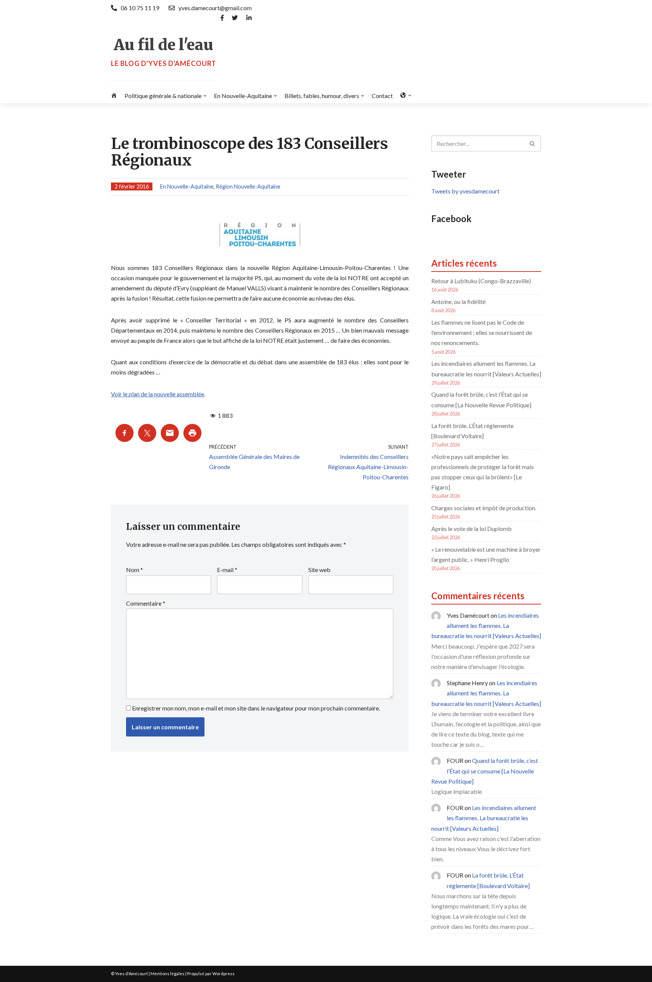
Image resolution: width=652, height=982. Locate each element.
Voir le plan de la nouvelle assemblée (157, 393)
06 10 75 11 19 (140, 7)
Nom (134, 569)
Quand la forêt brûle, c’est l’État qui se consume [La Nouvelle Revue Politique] (484, 770)
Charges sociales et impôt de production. (483, 507)
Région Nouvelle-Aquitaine (248, 186)
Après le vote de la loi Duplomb (471, 528)
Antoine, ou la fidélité (458, 301)
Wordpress (223, 973)
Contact (382, 95)
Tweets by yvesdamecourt (465, 191)
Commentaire (145, 603)
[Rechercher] (532, 143)
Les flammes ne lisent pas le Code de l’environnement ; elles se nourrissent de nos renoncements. (481, 332)
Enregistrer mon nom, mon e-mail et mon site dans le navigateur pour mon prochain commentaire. (256, 708)
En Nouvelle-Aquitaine (187, 186)
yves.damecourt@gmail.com (215, 7)
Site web (319, 569)
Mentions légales (168, 973)
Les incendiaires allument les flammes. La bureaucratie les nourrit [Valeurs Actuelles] (486, 625)
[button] (204, 95)
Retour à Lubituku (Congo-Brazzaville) (481, 280)
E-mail (227, 569)
